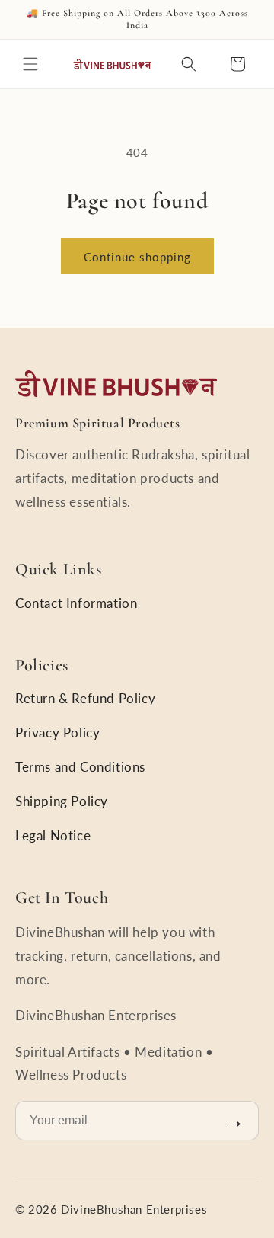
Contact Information (76, 603)
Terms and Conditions (80, 767)
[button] (30, 64)
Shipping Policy (61, 801)
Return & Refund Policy (85, 698)
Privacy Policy (57, 733)
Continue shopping (137, 257)
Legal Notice (53, 835)
